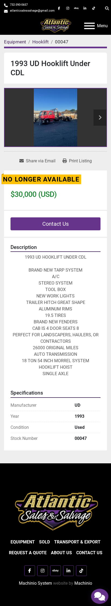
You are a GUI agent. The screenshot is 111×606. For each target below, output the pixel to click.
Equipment (23, 542)
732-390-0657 (19, 4)
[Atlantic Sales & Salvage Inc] (55, 510)
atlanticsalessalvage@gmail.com (32, 10)
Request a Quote (28, 552)
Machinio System (35, 583)
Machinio (83, 583)
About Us (61, 552)
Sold (44, 542)
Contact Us (55, 224)
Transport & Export (77, 542)
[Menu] (89, 26)
